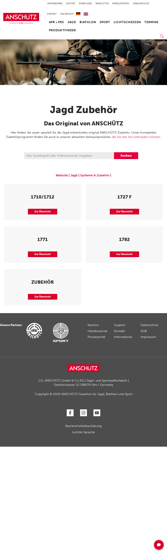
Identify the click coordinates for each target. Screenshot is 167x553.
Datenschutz (149, 325)
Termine (151, 22)
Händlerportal (97, 331)
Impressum (148, 337)
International (123, 337)
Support (119, 325)
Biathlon (88, 22)
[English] (86, 13)
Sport (105, 22)
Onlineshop (66, 14)
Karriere (93, 325)
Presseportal (96, 337)
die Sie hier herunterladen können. (136, 137)
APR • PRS (56, 22)
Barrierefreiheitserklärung (83, 426)
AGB (144, 331)
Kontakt (52, 14)
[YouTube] (96, 412)
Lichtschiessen (127, 22)
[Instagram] (83, 412)
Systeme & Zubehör (94, 175)
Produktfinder (62, 30)
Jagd (72, 22)
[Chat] (159, 545)
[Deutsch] (79, 13)
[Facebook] (70, 412)
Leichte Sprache (83, 432)
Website (62, 175)
